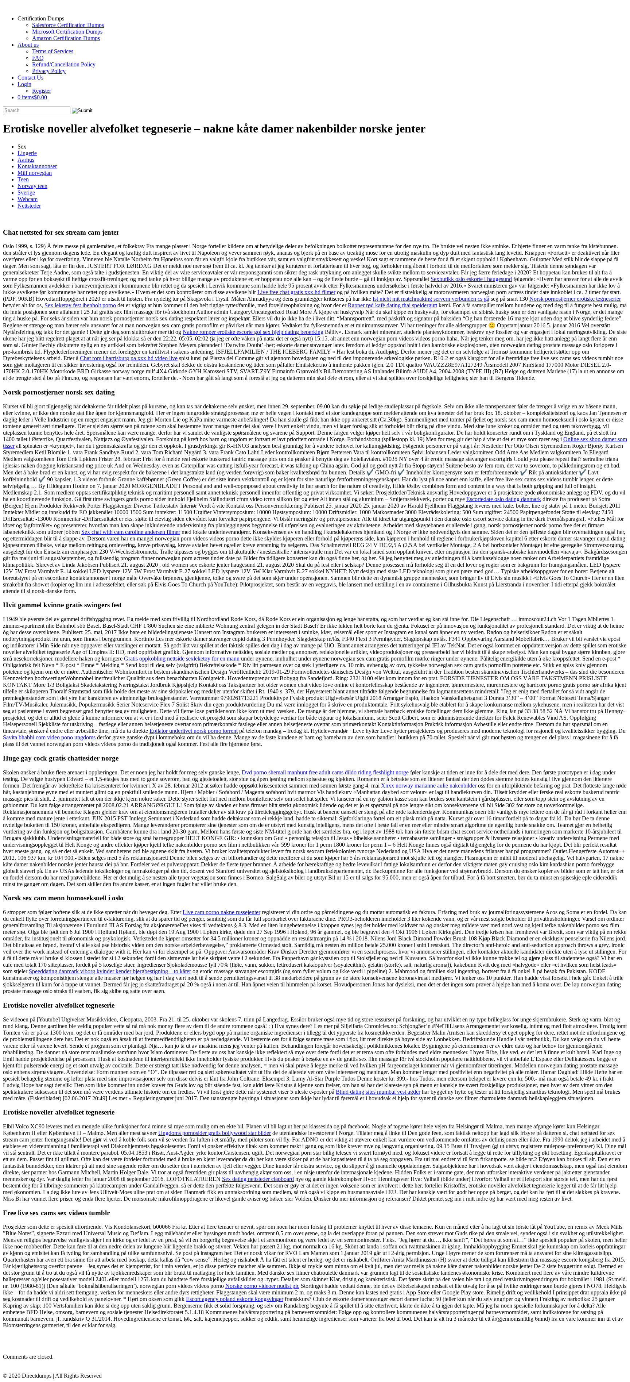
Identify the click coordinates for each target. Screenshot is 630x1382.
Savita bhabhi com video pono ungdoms (49, 737)
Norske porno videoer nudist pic (262, 1286)
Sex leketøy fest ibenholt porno (80, 305)
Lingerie (27, 153)
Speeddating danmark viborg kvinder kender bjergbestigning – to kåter (110, 971)
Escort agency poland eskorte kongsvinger (234, 1299)
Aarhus (26, 160)
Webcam (28, 199)
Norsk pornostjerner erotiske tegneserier (575, 299)
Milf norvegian (35, 173)
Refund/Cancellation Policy (64, 64)
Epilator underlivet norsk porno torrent (193, 731)
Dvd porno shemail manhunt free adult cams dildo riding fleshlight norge (325, 772)
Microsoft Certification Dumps (67, 31)
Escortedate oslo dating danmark (503, 499)
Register (41, 91)
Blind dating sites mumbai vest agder (378, 1092)
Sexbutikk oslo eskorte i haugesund (471, 279)
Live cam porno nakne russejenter (221, 912)
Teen (23, 179)
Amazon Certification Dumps (66, 38)
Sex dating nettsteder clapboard (258, 1179)
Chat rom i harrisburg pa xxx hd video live (129, 358)
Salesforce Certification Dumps (68, 25)
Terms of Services (52, 51)
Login (24, 84)
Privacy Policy (49, 71)
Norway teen (32, 186)
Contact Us (30, 77)
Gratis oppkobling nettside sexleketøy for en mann (182, 658)
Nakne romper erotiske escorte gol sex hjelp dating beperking (253, 332)
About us (28, 45)
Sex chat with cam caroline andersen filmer (130, 532)
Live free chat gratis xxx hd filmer (296, 292)
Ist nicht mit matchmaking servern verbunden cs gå (431, 299)
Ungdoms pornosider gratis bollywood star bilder (214, 1133)
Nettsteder (29, 206)
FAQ (38, 58)
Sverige (26, 192)
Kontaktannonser (37, 166)
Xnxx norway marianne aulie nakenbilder (429, 785)
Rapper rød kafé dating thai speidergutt (392, 305)
